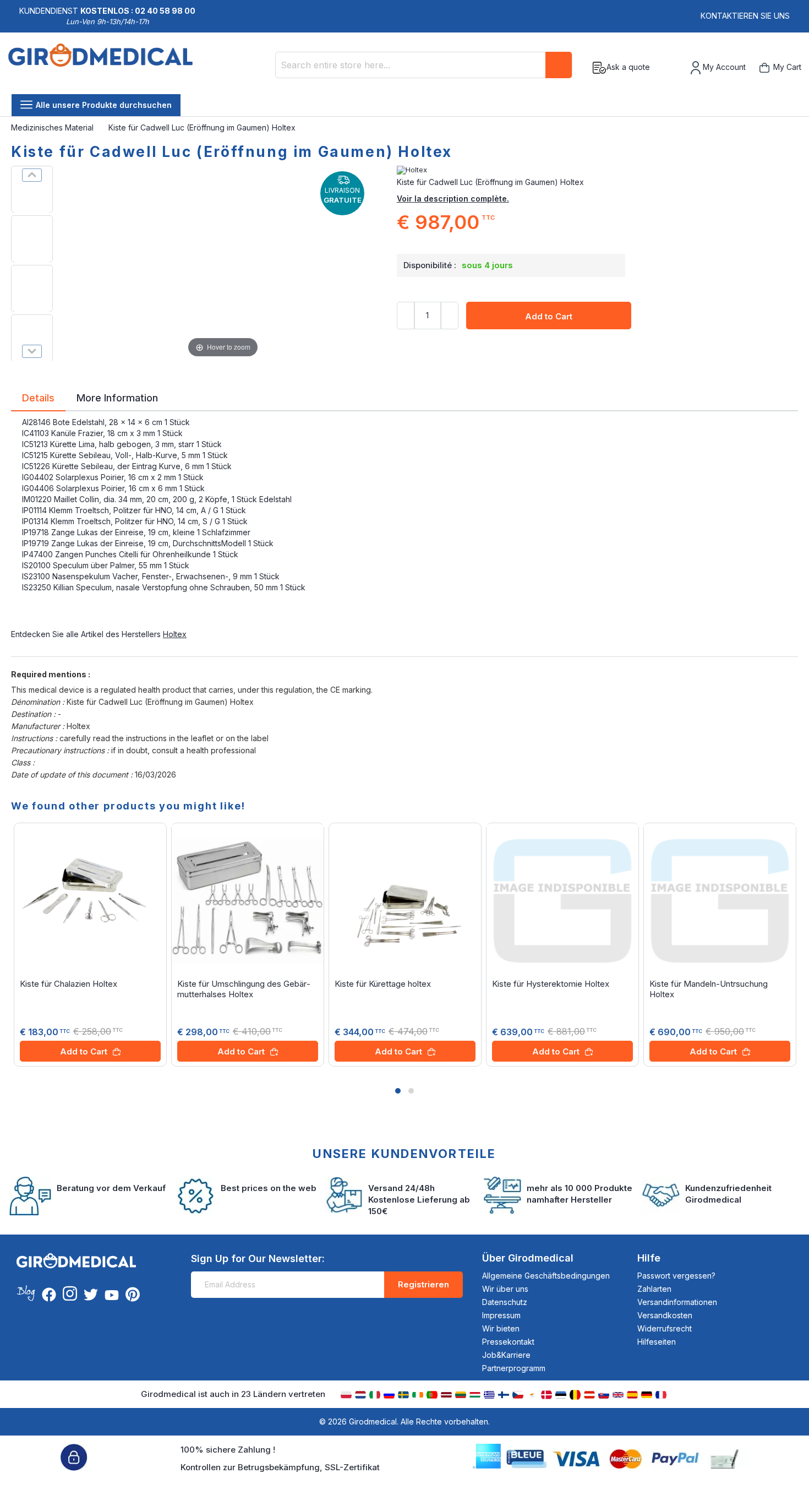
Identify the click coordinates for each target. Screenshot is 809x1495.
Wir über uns (505, 1288)
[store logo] (100, 68)
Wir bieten (501, 1328)
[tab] (38, 399)
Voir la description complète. (453, 198)
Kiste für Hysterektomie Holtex (550, 983)
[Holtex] (597, 170)
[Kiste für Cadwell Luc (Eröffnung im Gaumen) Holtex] (32, 189)
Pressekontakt (508, 1341)
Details (38, 397)
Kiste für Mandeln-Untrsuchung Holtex (708, 988)
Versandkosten (664, 1315)
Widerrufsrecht (664, 1328)
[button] (397, 1090)
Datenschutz (504, 1302)
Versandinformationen (677, 1302)
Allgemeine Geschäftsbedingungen (546, 1275)
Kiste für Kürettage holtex (383, 983)
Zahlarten (654, 1288)
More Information (117, 397)
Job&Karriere (506, 1355)
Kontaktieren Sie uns (745, 15)
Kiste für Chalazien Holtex (68, 983)
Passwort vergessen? (676, 1275)
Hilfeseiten (656, 1341)
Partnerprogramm (513, 1368)
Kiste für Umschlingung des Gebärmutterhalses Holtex (243, 988)
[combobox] (423, 65)
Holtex (175, 634)
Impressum (501, 1315)
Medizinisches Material (53, 127)
